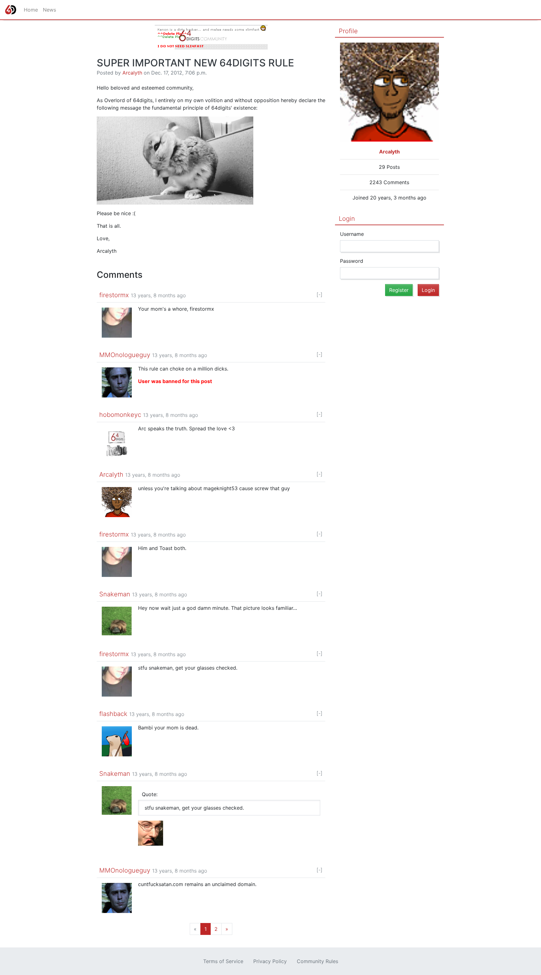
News (49, 10)
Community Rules (317, 961)
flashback (113, 714)
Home (31, 10)
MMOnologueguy (124, 355)
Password (351, 261)
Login (347, 218)
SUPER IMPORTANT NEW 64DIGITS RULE (195, 63)
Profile (348, 31)
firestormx (114, 295)
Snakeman (114, 594)
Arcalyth (132, 73)
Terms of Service (223, 961)
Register (399, 290)
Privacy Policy (270, 961)
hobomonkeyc (120, 414)
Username (352, 234)
